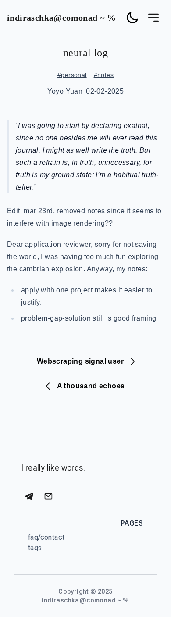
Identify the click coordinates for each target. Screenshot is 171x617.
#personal (72, 74)
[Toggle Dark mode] (132, 17)
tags (35, 548)
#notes (104, 74)
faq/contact (46, 537)
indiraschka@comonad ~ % (61, 17)
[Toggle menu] (153, 17)
